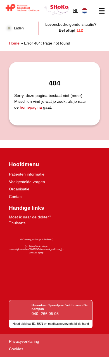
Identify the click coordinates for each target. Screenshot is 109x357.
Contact (16, 196)
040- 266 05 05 (45, 313)
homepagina (31, 107)
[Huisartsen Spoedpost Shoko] (37, 9)
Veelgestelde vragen (27, 181)
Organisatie (19, 189)
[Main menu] (102, 11)
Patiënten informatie (26, 174)
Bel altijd (71, 30)
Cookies (16, 349)
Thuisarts (17, 223)
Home (14, 43)
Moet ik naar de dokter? (30, 217)
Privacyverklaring (24, 341)
